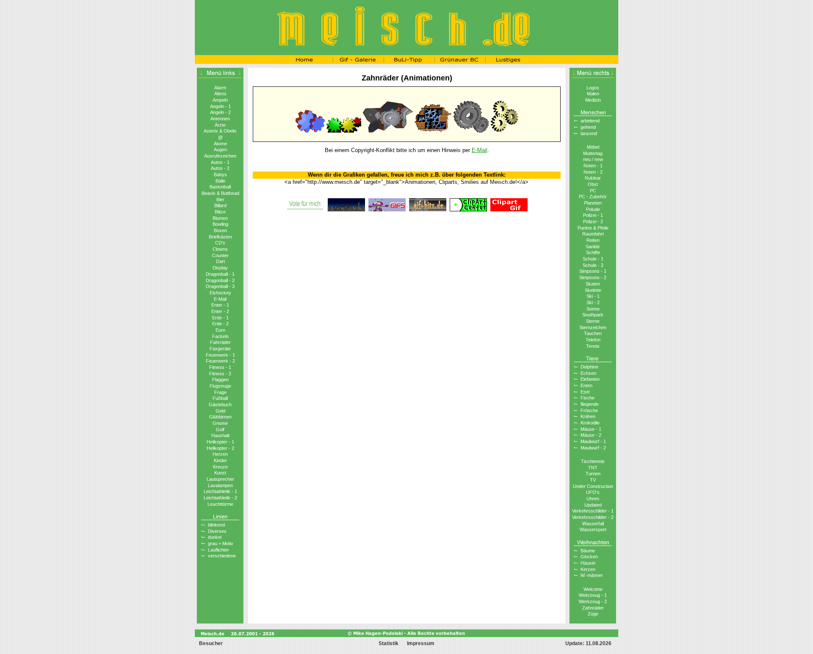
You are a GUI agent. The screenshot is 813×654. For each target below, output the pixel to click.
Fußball (220, 398)
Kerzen (588, 569)
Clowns (220, 249)
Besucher (210, 643)
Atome (220, 143)
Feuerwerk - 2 (220, 360)
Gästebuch (220, 404)
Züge (593, 613)
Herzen (220, 454)
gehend (588, 127)
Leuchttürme (220, 504)
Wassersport (593, 529)
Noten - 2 (593, 172)
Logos (592, 87)
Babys (220, 174)
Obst (593, 184)
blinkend (216, 524)
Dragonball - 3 (220, 286)
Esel (585, 391)
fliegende (590, 404)
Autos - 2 (220, 168)
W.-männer (592, 575)
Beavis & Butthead (220, 193)
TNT (592, 467)
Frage (220, 392)
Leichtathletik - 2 (220, 497)
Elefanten (590, 379)
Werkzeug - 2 (593, 601)
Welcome (593, 589)
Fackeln (220, 336)
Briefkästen (220, 236)
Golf (220, 429)
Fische (588, 397)
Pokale (593, 209)
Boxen (220, 230)
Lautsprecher (220, 479)
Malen (593, 93)
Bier (220, 199)
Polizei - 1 (593, 215)
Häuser (588, 562)
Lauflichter (218, 549)
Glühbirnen (220, 416)
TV (593, 479)
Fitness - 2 (220, 373)
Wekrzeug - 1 (593, 595)
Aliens (220, 93)
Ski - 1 (593, 296)
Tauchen (593, 333)
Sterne (593, 321)
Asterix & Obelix (220, 130)
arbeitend (590, 120)
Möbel (593, 147)
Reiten (593, 240)
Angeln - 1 (220, 106)
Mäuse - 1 (591, 429)
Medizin (593, 100)
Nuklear (593, 177)
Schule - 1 (593, 258)
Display (220, 267)
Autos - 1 (220, 162)
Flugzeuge (220, 385)
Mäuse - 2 (591, 435)
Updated (593, 504)
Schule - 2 (593, 265)
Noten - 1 (593, 165)
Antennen (220, 118)
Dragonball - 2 (220, 280)
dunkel (214, 537)
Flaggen (220, 379)
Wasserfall (593, 523)
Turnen (593, 473)
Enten (586, 385)
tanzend (589, 133)
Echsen (588, 373)
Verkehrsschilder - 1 (593, 510)
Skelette (593, 290)
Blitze (220, 211)
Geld (220, 410)
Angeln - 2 (220, 112)
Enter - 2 (220, 311)
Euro (220, 330)
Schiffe (593, 252)
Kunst (220, 472)
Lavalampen (220, 485)
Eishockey (220, 292)
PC (593, 190)
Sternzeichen (592, 327)
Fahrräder (220, 342)
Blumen (220, 218)
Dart (220, 261)
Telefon (593, 339)
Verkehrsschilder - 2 (593, 517)
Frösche (589, 410)
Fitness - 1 (220, 367)
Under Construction (593, 486)
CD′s (220, 242)
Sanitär (593, 246)
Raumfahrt (593, 233)
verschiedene (222, 555)
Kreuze (220, 466)
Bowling (220, 224)
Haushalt (220, 435)
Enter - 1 (220, 305)
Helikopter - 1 (220, 441)
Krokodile (590, 422)
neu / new (593, 159)
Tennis (593, 346)
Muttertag (593, 153)
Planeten (593, 202)
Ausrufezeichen (220, 155)
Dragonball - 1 (220, 274)
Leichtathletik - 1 (220, 491)
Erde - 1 (220, 317)
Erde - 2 (220, 323)
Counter (220, 255)
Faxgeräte (220, 348)
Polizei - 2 (593, 221)
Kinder (220, 460)
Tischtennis (593, 461)
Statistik (388, 643)
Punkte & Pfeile (593, 227)
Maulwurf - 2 (593, 447)
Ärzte (220, 124)
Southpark (592, 314)
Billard (220, 205)
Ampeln (220, 100)
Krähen (588, 416)
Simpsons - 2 (592, 277)
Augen (220, 149)
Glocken (589, 556)
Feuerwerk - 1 (220, 354)
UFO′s (593, 492)
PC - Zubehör (593, 196)
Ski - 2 (593, 302)
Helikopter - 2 (220, 448)
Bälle (220, 180)
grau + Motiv (220, 543)
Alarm (220, 87)
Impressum (420, 643)
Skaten (593, 283)
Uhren (592, 498)
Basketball (220, 186)
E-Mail (220, 299)
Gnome (220, 423)
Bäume (588, 550)
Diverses (217, 531)
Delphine (589, 366)
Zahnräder (593, 607)
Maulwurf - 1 (593, 441)
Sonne (593, 308)
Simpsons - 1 (592, 271)
